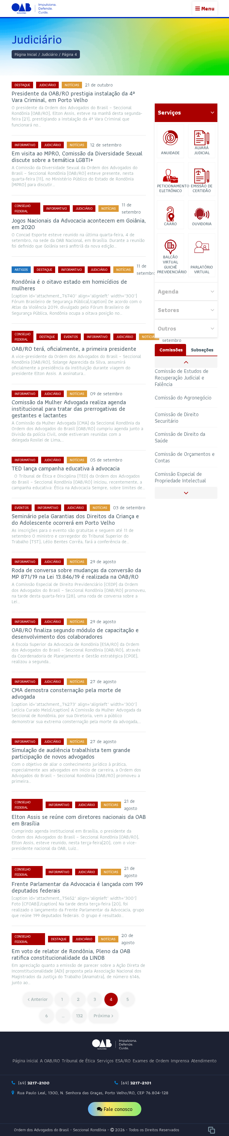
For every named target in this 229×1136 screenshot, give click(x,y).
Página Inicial (26, 54)
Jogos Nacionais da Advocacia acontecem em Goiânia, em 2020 (79, 223)
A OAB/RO (50, 1060)
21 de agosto (130, 804)
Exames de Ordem (151, 1060)
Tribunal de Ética (78, 1060)
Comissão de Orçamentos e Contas (185, 457)
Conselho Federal (22, 208)
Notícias (72, 85)
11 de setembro (131, 208)
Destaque (22, 85)
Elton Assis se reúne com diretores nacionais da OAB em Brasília (79, 820)
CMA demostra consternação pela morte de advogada (66, 693)
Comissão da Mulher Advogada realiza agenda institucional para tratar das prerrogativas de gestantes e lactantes (69, 409)
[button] (186, 362)
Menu (207, 8)
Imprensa (180, 1060)
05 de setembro (106, 460)
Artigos (21, 269)
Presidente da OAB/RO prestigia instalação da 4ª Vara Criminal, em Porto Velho (73, 96)
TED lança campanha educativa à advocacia (66, 468)
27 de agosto (103, 681)
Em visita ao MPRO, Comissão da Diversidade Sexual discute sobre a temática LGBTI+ (77, 156)
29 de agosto (103, 561)
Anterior (39, 999)
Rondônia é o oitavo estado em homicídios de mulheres (69, 284)
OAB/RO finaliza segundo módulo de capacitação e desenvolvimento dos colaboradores (75, 633)
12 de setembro (105, 145)
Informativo (25, 145)
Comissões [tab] (171, 350)
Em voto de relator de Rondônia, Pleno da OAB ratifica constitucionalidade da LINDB (71, 954)
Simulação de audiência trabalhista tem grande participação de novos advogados (71, 753)
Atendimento (203, 1060)
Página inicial (25, 1060)
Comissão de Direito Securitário (177, 417)
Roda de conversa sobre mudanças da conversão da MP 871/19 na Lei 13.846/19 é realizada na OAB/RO (76, 573)
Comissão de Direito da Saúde (180, 437)
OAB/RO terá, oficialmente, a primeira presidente (74, 348)
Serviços (105, 1060)
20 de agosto (127, 939)
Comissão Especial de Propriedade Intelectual (180, 476)
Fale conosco (117, 1109)
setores (168, 310)
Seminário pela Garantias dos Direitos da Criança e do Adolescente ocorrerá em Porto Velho (75, 519)
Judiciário (49, 54)
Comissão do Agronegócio (183, 397)
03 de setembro (129, 507)
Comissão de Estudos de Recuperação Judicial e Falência (181, 378)
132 (79, 1015)
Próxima (102, 1015)
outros (167, 328)
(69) (33, 1082)
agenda (168, 291)
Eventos (71, 336)
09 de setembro (106, 393)
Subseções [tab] (202, 350)
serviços (169, 112)
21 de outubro (99, 85)
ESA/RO (123, 1060)
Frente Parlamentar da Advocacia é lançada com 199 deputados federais (77, 887)
